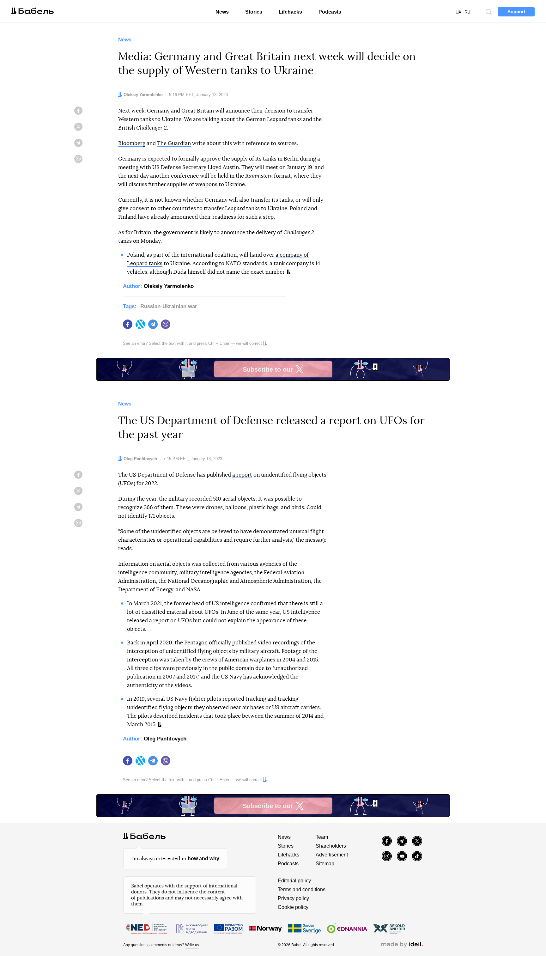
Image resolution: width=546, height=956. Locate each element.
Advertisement (332, 854)
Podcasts (329, 12)
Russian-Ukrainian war (168, 306)
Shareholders (331, 846)
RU (467, 12)
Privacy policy (293, 898)
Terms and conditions (301, 889)
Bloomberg (131, 143)
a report (242, 475)
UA (458, 12)
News (222, 12)
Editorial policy (294, 880)
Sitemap (325, 863)
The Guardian (174, 143)
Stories (253, 12)
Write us (192, 945)
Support (516, 11)
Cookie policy (293, 907)
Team (322, 837)
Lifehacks (290, 12)
